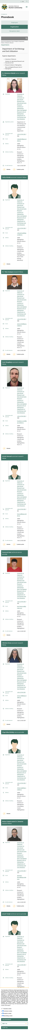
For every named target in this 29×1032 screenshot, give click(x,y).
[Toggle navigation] (26, 7)
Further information (5, 1005)
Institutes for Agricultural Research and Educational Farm (14, 62)
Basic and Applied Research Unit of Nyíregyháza (13, 67)
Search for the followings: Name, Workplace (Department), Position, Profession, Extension (12, 42)
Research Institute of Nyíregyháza (13, 65)
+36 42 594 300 (21, 134)
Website (8, 169)
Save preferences (6, 1019)
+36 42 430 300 (21, 965)
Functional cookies (8, 1011)
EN (23, 1)
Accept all (5, 1027)
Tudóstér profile (20, 169)
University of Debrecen (10, 59)
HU (21, 1)
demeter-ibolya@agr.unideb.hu (21, 877)
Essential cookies (7, 1008)
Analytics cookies (7, 1013)
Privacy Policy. (11, 1003)
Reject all (4, 1023)
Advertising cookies (8, 1015)
